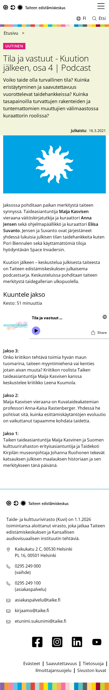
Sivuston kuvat (91, 670)
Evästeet (31, 663)
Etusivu (11, 33)
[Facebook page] (37, 646)
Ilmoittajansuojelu (53, 670)
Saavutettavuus (61, 663)
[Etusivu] (34, 7)
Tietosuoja (93, 663)
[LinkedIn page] (77, 646)
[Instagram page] (57, 646)
